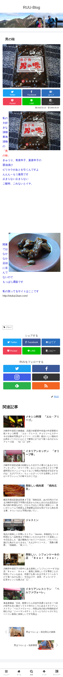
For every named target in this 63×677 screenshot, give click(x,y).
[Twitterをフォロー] (17, 368)
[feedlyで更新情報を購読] (17, 385)
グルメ (9, 327)
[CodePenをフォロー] (46, 377)
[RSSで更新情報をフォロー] (46, 385)
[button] (56, 422)
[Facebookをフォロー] (46, 368)
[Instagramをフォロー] (17, 377)
